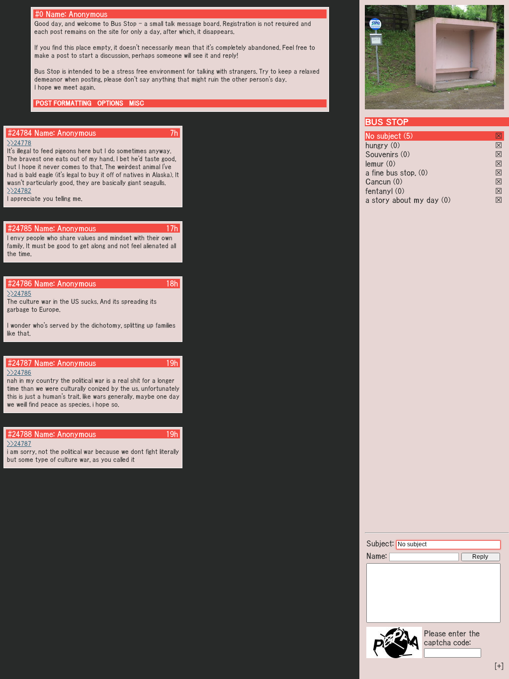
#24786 (20, 283)
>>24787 (19, 443)
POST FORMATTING (63, 103)
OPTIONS (110, 103)
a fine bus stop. (390, 172)
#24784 (20, 133)
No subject (384, 136)
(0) (395, 145)
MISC (136, 103)
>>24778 (19, 143)
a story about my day (402, 200)
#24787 (20, 363)
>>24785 (19, 293)
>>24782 (19, 190)
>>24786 (19, 372)
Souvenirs (381, 154)
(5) (408, 136)
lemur (374, 164)
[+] (499, 666)
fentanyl (379, 191)
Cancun (378, 181)
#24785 (20, 228)
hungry (376, 145)
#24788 (20, 434)
